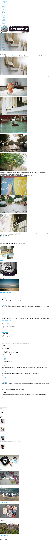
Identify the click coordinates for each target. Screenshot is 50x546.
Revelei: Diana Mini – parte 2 (3, 260)
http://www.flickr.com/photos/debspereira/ (6, 320)
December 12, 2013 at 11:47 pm (5, 316)
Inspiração (3, 11)
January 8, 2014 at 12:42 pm (7, 358)
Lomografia (5, 4)
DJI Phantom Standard (3, 502)
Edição (5, 2)
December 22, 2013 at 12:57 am (5, 377)
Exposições (4, 17)
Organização (4, 40)
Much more (3, 45)
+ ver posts (1, 433)
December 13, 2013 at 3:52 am (5, 332)
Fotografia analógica (5, 29)
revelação (3, 236)
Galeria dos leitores (5, 12)
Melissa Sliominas (14, 55)
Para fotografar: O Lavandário (4, 535)
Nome (1, 413)
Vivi (3, 365)
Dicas (2, 14)
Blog (3, 22)
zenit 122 (5, 236)
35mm (1, 236)
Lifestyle (3, 34)
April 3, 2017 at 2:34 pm (4, 387)
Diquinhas (4, 43)
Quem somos (3, 48)
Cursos (3, 18)
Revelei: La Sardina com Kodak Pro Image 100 (5, 292)
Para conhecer (4, 35)
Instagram (5, 3)
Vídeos (4, 8)
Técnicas (4, 7)
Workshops (4, 15)
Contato (4, 23)
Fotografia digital (5, 1)
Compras (4, 19)
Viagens (4, 10)
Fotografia (3, 26)
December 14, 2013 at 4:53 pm (5, 371)
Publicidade (4, 21)
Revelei (5, 5)
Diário (3, 9)
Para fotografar (4, 6)
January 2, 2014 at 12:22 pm (5, 382)
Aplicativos (5, 27)
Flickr (3, 37)
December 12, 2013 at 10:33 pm (5, 305)
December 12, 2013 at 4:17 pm (5, 298)
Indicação (4, 13)
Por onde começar (5, 32)
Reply (2, 308)
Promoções (4, 20)
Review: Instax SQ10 (3, 469)
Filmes (3, 42)
